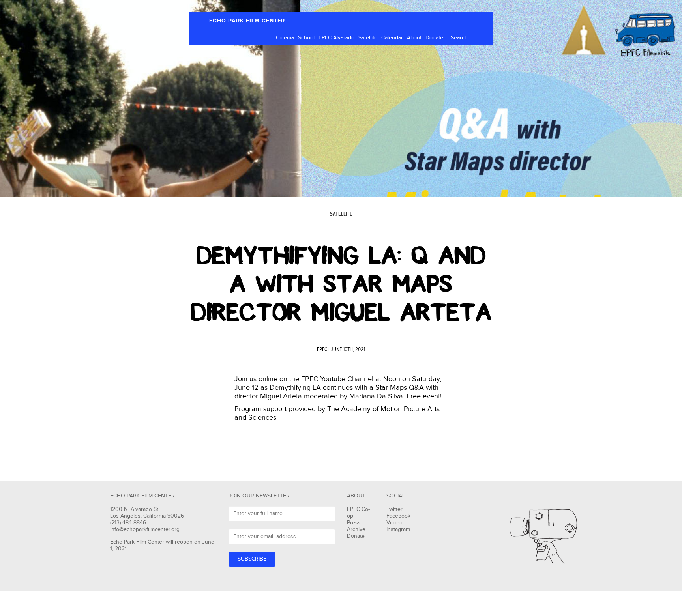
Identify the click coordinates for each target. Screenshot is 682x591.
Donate (434, 38)
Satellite (367, 38)
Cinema (285, 38)
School (306, 38)
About (414, 38)
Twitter (394, 509)
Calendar (392, 38)
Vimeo (394, 523)
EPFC (322, 349)
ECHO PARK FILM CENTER (247, 20)
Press (354, 523)
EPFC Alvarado (336, 38)
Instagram (398, 529)
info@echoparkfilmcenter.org (145, 529)
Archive (356, 529)
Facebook (398, 516)
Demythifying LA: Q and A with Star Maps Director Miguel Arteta (341, 284)
